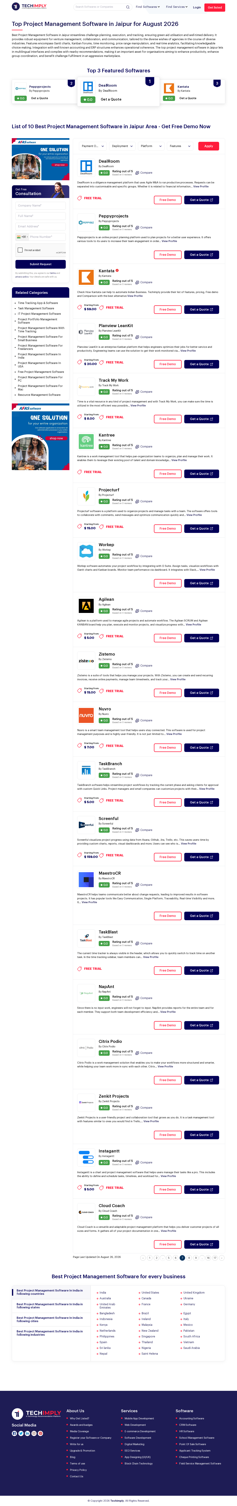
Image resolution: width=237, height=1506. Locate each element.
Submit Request (41, 264)
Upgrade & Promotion (82, 1450)
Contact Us (76, 1476)
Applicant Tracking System (194, 1450)
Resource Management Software (39, 395)
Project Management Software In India (39, 356)
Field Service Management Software (200, 1463)
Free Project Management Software (41, 372)
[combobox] (22, 237)
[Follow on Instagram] (34, 1433)
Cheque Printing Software (194, 1457)
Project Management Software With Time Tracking (41, 330)
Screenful (108, 819)
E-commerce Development (140, 1431)
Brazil (145, 1313)
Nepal (103, 1353)
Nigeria (146, 1348)
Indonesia (106, 1319)
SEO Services (132, 1450)
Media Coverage (79, 1431)
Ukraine (188, 1298)
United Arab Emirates (107, 1306)
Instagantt (109, 1151)
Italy (186, 1319)
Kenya (103, 1324)
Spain (103, 1342)
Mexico (188, 1324)
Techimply (117, 1501)
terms (53, 273)
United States (150, 1292)
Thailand (147, 1342)
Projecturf (109, 490)
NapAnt (106, 987)
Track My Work (113, 380)
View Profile (201, 186)
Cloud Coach (112, 1206)
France (146, 1304)
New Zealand (150, 1330)
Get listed (215, 7)
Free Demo (168, 199)
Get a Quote (199, 199)
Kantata (107, 271)
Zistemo (107, 654)
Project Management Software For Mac (40, 388)
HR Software (186, 1431)
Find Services (175, 6)
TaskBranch (110, 764)
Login (197, 7)
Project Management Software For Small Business (40, 338)
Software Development (138, 1438)
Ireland (146, 1319)
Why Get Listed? (79, 1418)
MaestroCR (110, 873)
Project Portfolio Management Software (37, 321)
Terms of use (77, 1463)
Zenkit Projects (114, 1096)
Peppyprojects (113, 216)
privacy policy (21, 277)
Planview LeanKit (116, 326)
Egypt (187, 1313)
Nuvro (105, 709)
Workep (106, 545)
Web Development (135, 1425)
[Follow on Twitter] (21, 1433)
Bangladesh (107, 1313)
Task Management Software (36, 308)
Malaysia (147, 1324)
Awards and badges (81, 1425)
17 (215, 1258)
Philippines (107, 1336)
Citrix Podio (110, 1041)
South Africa (191, 1336)
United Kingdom (194, 1292)
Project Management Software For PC (40, 379)
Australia (105, 1298)
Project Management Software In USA (39, 365)
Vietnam (188, 1342)
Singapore (148, 1336)
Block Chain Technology (139, 1463)
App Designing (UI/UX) (138, 1457)
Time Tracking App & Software (38, 303)
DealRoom (109, 161)
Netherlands (108, 1330)
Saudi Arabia (191, 1348)
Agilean (106, 599)
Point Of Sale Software (192, 1444)
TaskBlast (108, 932)
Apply (208, 146)
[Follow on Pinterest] (40, 1433)
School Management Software (196, 1438)
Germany (189, 1304)
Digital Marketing (134, 1444)
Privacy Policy (78, 1470)
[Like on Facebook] (14, 1433)
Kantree (107, 435)
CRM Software (187, 1425)
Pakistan (188, 1330)
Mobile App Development (139, 1418)
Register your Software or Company (90, 1438)
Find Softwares (146, 6)
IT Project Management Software (39, 313)
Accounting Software (191, 1418)
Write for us (76, 1444)
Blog (72, 1457)
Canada (146, 1298)
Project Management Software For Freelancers (40, 347)
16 (208, 1258)
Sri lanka (105, 1348)
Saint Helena (150, 1353)
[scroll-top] (231, 1487)
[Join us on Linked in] (27, 1433)
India (103, 1292)
